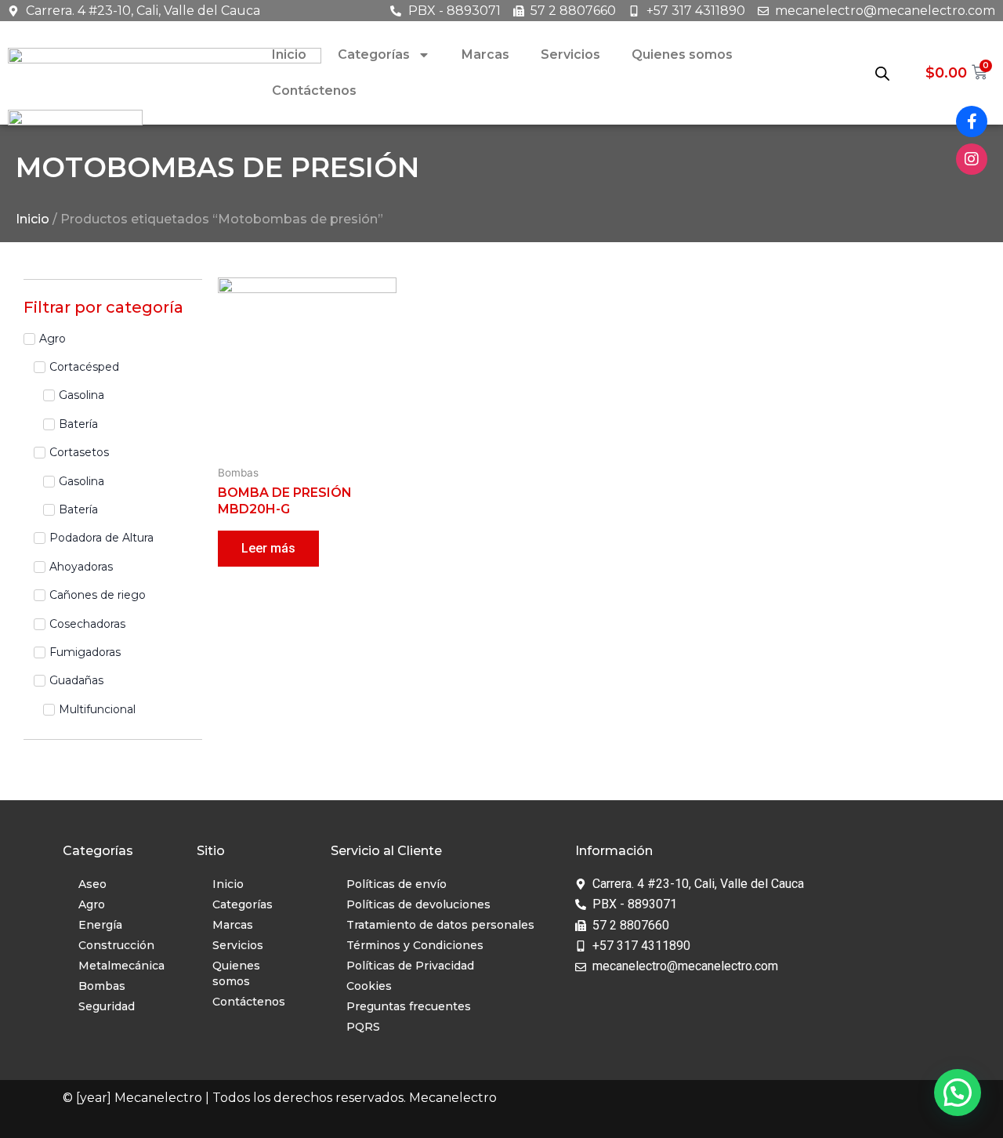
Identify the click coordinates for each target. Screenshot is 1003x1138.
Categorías (374, 54)
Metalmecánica (121, 966)
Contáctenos (314, 90)
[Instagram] (971, 159)
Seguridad (106, 1006)
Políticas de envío (396, 884)
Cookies (369, 986)
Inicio (289, 54)
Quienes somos (682, 54)
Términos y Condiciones (414, 945)
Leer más (268, 548)
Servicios (570, 54)
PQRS (363, 1027)
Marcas (485, 54)
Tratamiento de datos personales (440, 925)
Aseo (92, 884)
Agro (91, 904)
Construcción (116, 945)
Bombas (101, 986)
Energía (100, 925)
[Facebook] (971, 121)
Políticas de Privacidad (410, 966)
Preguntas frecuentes (408, 1006)
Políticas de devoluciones (418, 904)
